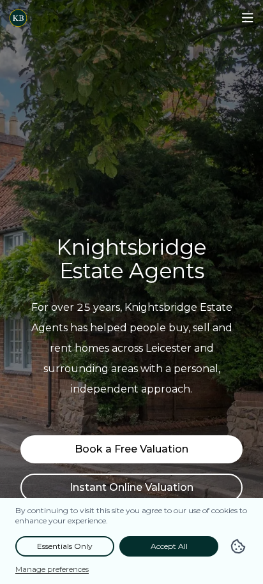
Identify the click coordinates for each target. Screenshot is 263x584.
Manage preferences (52, 569)
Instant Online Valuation (131, 487)
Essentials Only (65, 546)
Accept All (169, 546)
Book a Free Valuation (131, 449)
